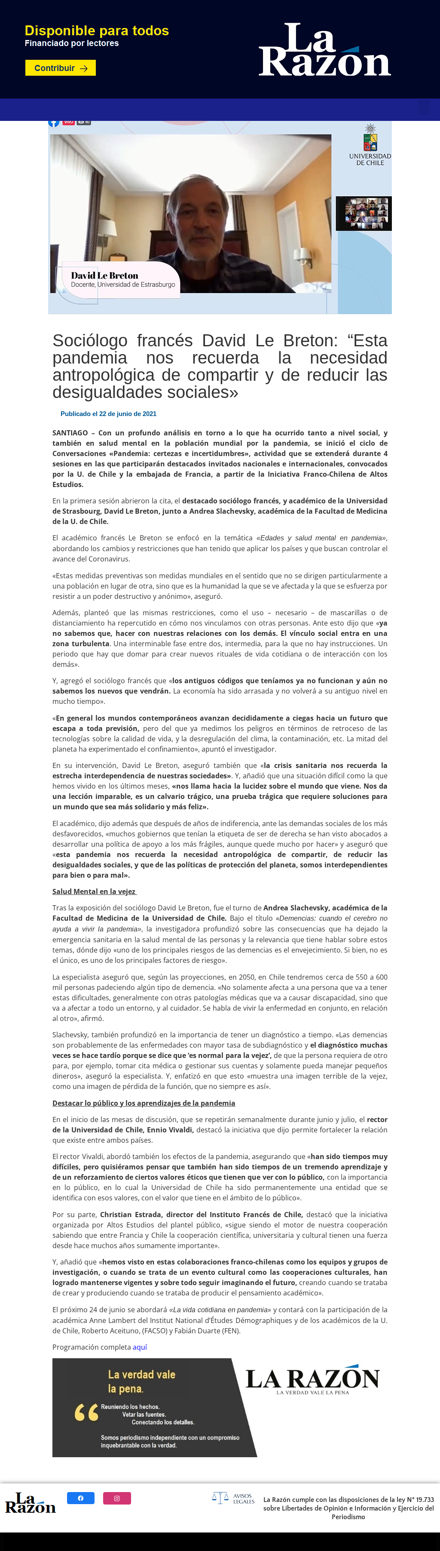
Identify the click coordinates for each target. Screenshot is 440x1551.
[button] (424, 107)
